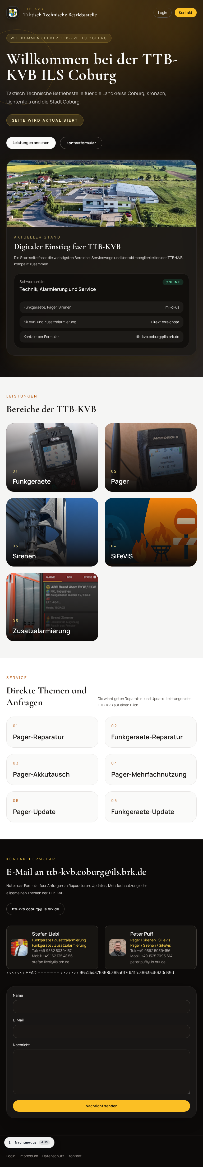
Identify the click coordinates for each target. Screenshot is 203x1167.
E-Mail (18, 1019)
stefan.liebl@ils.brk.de (50, 961)
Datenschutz (53, 1155)
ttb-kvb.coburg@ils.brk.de (35, 908)
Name (18, 995)
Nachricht (21, 1044)
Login (162, 12)
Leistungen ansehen (31, 142)
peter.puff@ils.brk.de (147, 961)
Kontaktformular (81, 142)
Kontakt (185, 12)
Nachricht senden (102, 1105)
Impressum (29, 1155)
